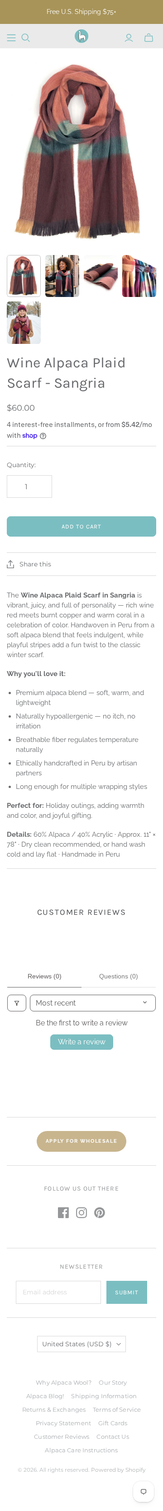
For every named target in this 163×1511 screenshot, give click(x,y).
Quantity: (21, 465)
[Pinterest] (99, 1212)
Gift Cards (112, 1423)
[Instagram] (81, 1212)
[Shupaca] (81, 36)
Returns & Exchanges (54, 1409)
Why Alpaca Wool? (63, 1382)
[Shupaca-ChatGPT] (11, 37)
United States (77, 1344)
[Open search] (25, 37)
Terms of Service (117, 1409)
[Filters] (16, 1003)
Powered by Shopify (118, 1469)
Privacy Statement (63, 1423)
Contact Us (112, 1436)
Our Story (113, 1382)
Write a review (81, 1042)
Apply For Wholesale (81, 1141)
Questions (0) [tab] (118, 976)
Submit (127, 1292)
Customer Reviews (61, 1436)
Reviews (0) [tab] (45, 976)
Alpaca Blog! (45, 1396)
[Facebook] (63, 1212)
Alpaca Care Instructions (81, 1450)
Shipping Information (104, 1396)
